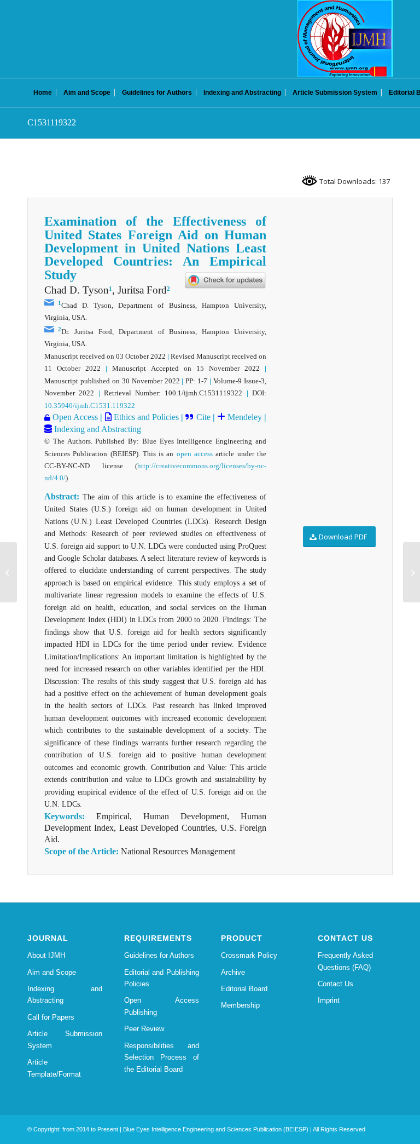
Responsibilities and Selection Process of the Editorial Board (161, 1057)
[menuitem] (42, 92)
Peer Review (144, 1029)
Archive (233, 972)
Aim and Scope (51, 972)
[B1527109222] (8, 572)
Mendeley (243, 417)
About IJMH (46, 955)
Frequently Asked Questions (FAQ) (345, 961)
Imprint (329, 1000)
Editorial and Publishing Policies (161, 978)
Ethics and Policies (145, 417)
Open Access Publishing (161, 1006)
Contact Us (335, 984)
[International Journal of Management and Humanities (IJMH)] (345, 38)
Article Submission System (64, 1039)
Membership (240, 1005)
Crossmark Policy (249, 955)
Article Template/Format (54, 1068)
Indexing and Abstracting (96, 429)
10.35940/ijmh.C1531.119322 (89, 405)
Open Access (74, 417)
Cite (202, 417)
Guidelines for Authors (159, 955)
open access (195, 454)
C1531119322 (51, 122)
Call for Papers (50, 1017)
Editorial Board (244, 989)
